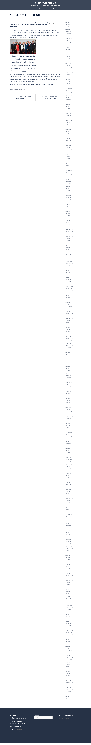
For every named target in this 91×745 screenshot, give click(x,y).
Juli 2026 (67, 22)
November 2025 (69, 40)
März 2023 (68, 113)
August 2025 (68, 47)
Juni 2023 (67, 106)
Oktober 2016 (68, 288)
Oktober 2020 (68, 179)
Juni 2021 (67, 161)
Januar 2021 (68, 172)
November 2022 (69, 122)
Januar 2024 (68, 90)
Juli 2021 (67, 158)
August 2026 (68, 20)
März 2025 (68, 58)
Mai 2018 (67, 245)
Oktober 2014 (68, 343)
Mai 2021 (67, 163)
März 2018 (67, 249)
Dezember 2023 (69, 92)
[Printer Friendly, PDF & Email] (55, 22)
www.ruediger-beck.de (19, 731)
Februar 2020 (68, 197)
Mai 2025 (67, 54)
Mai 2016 (67, 300)
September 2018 (69, 236)
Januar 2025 (68, 63)
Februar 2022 (68, 142)
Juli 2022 (67, 131)
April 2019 (67, 220)
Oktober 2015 (68, 315)
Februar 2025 (68, 61)
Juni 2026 (67, 24)
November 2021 (69, 149)
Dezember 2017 (69, 256)
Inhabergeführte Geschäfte (33, 18)
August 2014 (68, 347)
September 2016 (69, 290)
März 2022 (68, 140)
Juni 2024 (67, 79)
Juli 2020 (67, 186)
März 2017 (67, 277)
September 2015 (69, 318)
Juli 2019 (67, 213)
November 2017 (69, 259)
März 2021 (67, 168)
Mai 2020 (67, 190)
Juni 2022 (67, 133)
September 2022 (69, 127)
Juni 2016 (67, 297)
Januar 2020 (68, 199)
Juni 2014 (67, 352)
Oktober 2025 (68, 42)
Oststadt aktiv (61, 717)
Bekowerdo (15, 18)
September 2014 (69, 345)
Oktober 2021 (68, 152)
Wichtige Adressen (41, 8)
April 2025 (67, 56)
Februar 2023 (68, 115)
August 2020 (68, 183)
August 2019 (68, 211)
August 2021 (68, 156)
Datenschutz (65, 8)
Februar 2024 (68, 88)
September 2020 (69, 181)
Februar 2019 (68, 224)
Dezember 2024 (69, 65)
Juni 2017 (67, 270)
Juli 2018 (67, 240)
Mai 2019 (67, 218)
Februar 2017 (68, 279)
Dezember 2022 (69, 120)
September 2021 (69, 154)
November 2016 (69, 286)
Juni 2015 (67, 325)
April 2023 (67, 111)
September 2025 (69, 45)
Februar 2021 (68, 170)
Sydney (34, 741)
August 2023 (68, 102)
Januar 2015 (68, 336)
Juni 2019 (67, 215)
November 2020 (69, 177)
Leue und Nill (22, 89)
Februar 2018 (68, 252)
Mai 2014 (67, 354)
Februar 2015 (68, 334)
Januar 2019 (68, 227)
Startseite (25, 8)
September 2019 (69, 209)
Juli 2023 (67, 104)
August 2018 (68, 238)
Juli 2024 (67, 77)
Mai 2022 (67, 136)
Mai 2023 (67, 108)
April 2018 (67, 247)
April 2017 (67, 275)
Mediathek (48, 8)
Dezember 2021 (69, 147)
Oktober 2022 (68, 124)
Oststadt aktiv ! (45, 3)
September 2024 (69, 72)
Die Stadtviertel (32, 8)
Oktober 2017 (68, 261)
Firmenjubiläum (14, 89)
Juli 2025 (67, 49)
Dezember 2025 (69, 38)
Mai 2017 (67, 272)
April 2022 (67, 138)
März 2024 (68, 86)
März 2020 (68, 195)
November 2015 (69, 313)
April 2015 (67, 329)
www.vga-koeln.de (14, 85)
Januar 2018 (68, 254)
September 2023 (69, 99)
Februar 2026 (68, 33)
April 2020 (67, 193)
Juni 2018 (67, 243)
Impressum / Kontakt (56, 8)
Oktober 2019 (68, 206)
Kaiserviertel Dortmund (63, 718)
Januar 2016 (68, 309)
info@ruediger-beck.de (19, 729)
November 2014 (69, 340)
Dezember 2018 (69, 229)
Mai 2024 (67, 81)
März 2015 (67, 331)
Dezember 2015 (69, 311)
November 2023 (69, 95)
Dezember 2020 (69, 174)
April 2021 (67, 165)
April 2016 (67, 302)
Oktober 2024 (68, 70)
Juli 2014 (67, 350)
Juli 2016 (67, 295)
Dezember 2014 (69, 338)
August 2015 (68, 320)
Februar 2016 (68, 306)
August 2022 (68, 129)
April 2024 (67, 83)
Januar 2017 (68, 281)
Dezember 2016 (69, 284)
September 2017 (69, 263)
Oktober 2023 (68, 97)
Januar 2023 (68, 117)
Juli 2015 (67, 322)
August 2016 (68, 293)
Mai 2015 (67, 327)
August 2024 (68, 74)
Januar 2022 (68, 145)
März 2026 (68, 31)
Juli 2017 (67, 268)
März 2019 (67, 222)
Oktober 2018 (68, 234)
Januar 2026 (68, 36)
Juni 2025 (67, 51)
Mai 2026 (67, 26)
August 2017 (68, 265)
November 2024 (69, 67)
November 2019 (69, 204)
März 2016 (67, 304)
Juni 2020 (67, 188)
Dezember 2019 (69, 202)
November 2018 (69, 231)
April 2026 (67, 29)
